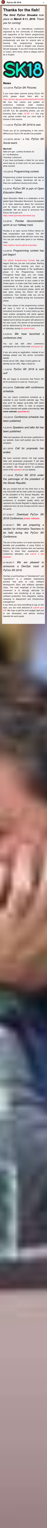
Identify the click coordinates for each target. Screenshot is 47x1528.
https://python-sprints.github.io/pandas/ (20, 245)
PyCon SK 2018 (14, 2)
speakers (18, 469)
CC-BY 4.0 (29, 113)
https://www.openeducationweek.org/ (19, 215)
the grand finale (27, 328)
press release (31, 518)
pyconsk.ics (23, 411)
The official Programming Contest (19, 260)
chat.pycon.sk (37, 346)
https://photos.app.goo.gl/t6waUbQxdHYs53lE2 (23, 99)
